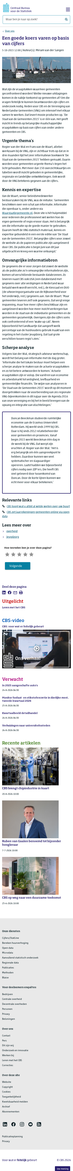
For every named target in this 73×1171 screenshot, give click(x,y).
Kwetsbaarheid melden (15, 1102)
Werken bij (8, 1055)
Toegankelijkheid (11, 1097)
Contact (6, 1036)
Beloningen (8, 1019)
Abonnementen (10, 1112)
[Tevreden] (25, 554)
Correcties (7, 1065)
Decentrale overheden (14, 1004)
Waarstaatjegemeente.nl (17, 213)
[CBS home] (17, 7)
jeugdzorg (12, 537)
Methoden (7, 973)
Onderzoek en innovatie (15, 1050)
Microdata (7, 953)
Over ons (10, 31)
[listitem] (4, 592)
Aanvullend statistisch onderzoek (20, 958)
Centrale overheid (12, 999)
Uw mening (62, 1169)
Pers (4, 1041)
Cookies (6, 1092)
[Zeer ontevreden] (7, 554)
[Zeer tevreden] (31, 554)
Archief (6, 1107)
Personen (7, 1009)
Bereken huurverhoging (15, 943)
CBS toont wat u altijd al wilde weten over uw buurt (38, 506)
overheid (12, 531)
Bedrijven (7, 994)
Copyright (7, 1087)
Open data (7, 948)
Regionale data (10, 963)
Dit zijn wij (8, 1045)
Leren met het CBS (12, 1060)
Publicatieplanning (12, 1136)
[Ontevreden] (13, 554)
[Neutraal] (19, 554)
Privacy (6, 1014)
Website (6, 1082)
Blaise (5, 978)
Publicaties (8, 968)
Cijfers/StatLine (10, 938)
